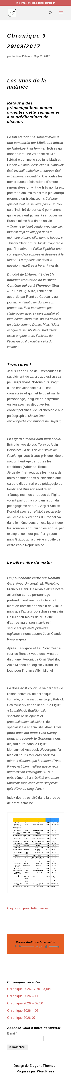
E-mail (12, 1033)
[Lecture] (15, 946)
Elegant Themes (42, 1066)
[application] (35, 946)
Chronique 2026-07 (21, 1018)
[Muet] (46, 946)
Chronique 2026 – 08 (22, 1010)
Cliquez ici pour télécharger (27, 908)
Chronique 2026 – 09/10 (25, 1003)
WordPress (45, 1071)
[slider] (53, 946)
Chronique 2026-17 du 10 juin (29, 989)
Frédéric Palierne (22, 56)
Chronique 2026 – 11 (22, 996)
